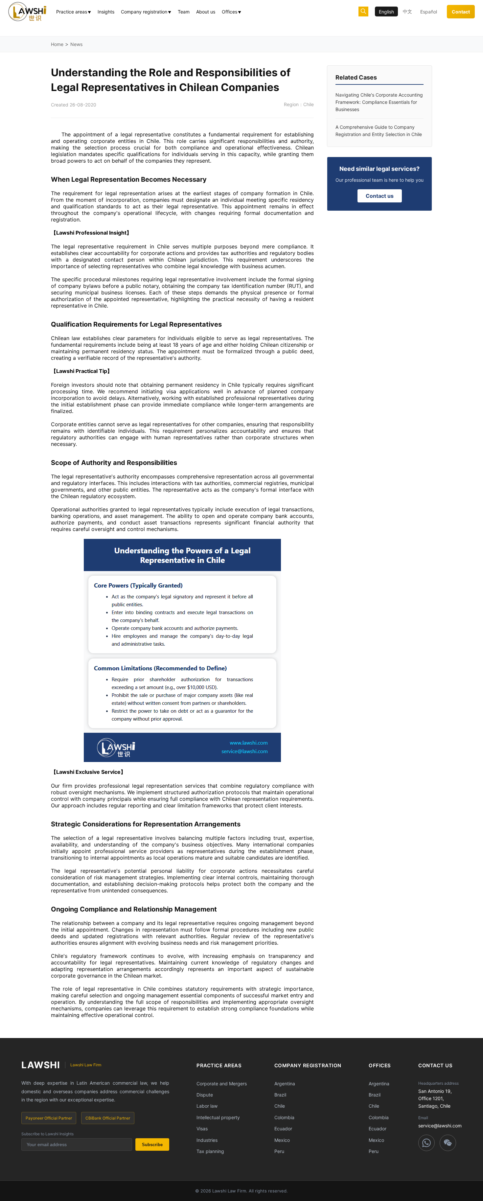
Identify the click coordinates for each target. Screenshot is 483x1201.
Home (57, 44)
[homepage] (27, 11)
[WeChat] (448, 1143)
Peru (279, 1151)
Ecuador (283, 1128)
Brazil (280, 1094)
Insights (106, 11)
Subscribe (152, 1144)
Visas (202, 1128)
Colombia (284, 1117)
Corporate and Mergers (221, 1083)
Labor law (207, 1106)
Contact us (380, 196)
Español (428, 11)
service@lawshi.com (440, 1125)
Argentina (284, 1083)
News (76, 44)
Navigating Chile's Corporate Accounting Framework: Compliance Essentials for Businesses (379, 102)
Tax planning (210, 1151)
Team (184, 11)
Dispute (204, 1094)
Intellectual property (218, 1117)
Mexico (282, 1140)
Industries (207, 1140)
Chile (279, 1106)
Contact (461, 11)
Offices (231, 11)
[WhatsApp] (426, 1143)
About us (205, 11)
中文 (407, 11)
